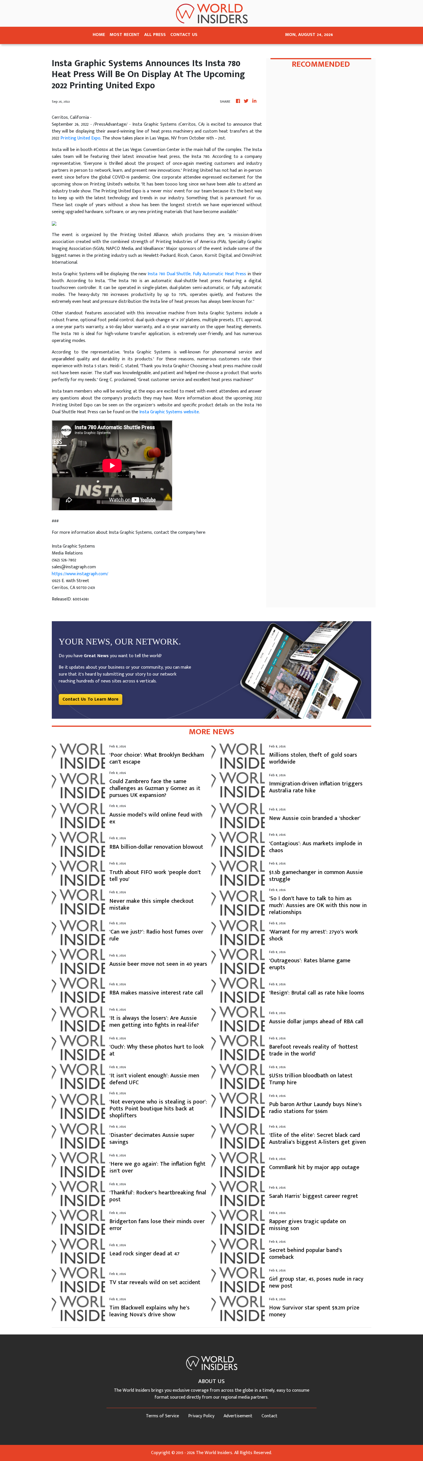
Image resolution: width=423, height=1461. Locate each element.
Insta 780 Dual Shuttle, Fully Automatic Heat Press (197, 274)
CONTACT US (183, 35)
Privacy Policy (201, 1416)
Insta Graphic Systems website (169, 412)
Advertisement (238, 1416)
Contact (269, 1416)
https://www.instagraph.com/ (80, 574)
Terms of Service (162, 1416)
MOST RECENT (125, 35)
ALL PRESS (155, 35)
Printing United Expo (80, 138)
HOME (99, 35)
